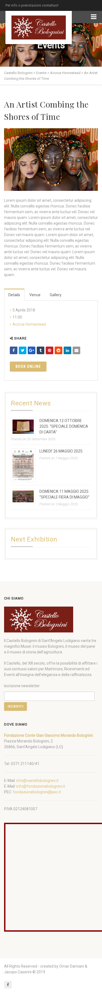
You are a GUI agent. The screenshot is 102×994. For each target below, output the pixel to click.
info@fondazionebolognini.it (40, 786)
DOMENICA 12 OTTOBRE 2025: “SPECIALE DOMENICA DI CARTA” (63, 426)
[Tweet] (22, 350)
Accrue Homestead (29, 324)
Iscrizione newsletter (22, 686)
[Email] (76, 350)
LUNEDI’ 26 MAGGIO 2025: (61, 451)
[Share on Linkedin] (67, 350)
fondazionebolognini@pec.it (37, 792)
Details (14, 295)
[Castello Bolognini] (38, 27)
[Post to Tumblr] (40, 350)
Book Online (28, 366)
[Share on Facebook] (13, 350)
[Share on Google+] (31, 350)
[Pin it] (49, 350)
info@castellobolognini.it (37, 780)
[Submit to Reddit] (58, 350)
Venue (35, 295)
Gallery (55, 295)
